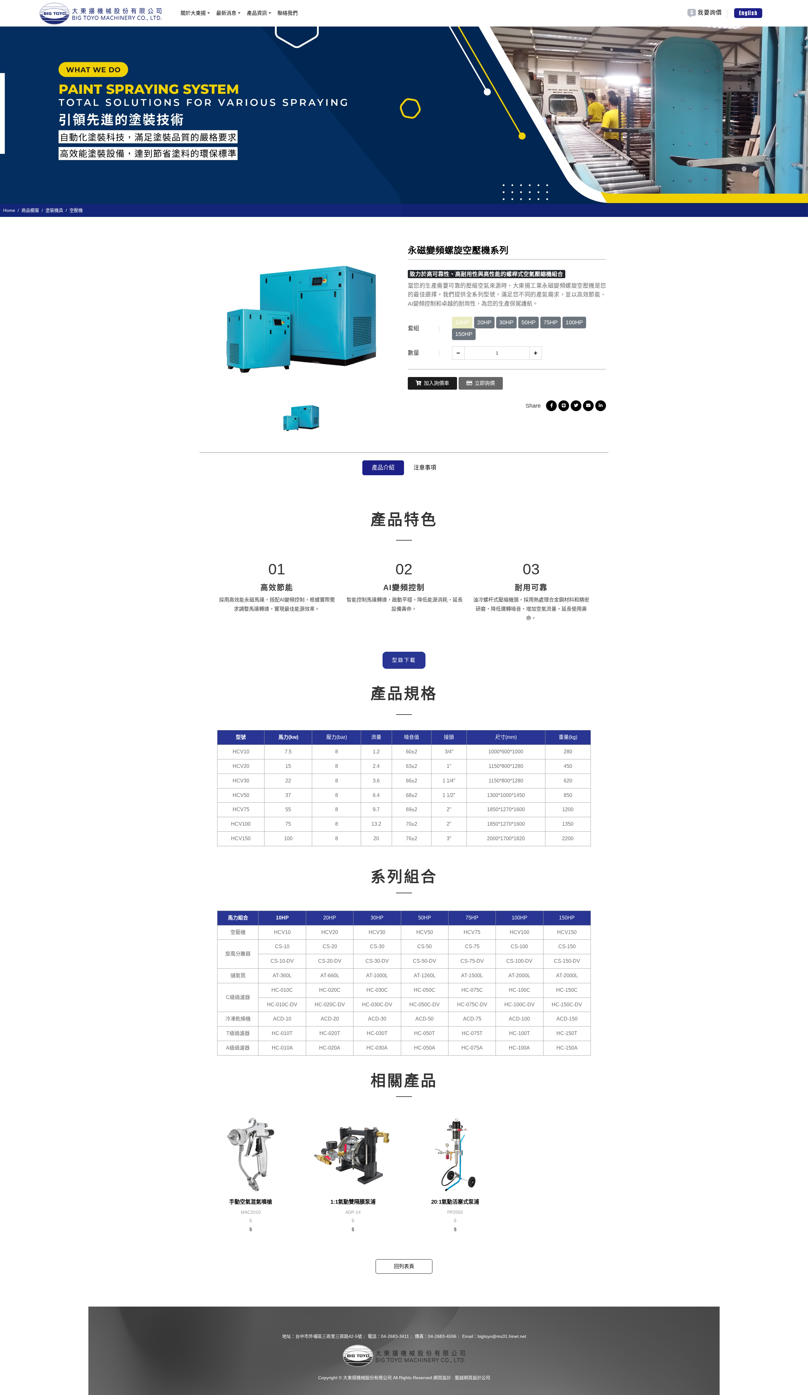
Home (9, 210)
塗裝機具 (54, 210)
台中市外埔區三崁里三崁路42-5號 (328, 1336)
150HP (463, 334)
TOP (798, 1206)
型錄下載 (404, 660)
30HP (506, 322)
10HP (462, 322)
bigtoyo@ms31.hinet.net (502, 1336)
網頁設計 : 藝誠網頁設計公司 (461, 1377)
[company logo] (404, 1355)
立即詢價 (485, 383)
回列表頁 (404, 1266)
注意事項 (424, 467)
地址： (288, 1336)
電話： (374, 1336)
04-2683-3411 (395, 1336)
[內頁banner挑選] (404, 120)
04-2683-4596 (442, 1336)
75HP (551, 322)
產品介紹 (383, 467)
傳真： (421, 1336)
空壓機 (76, 210)
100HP (574, 322)
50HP (528, 322)
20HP (484, 322)
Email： (470, 1336)
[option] (404, 120)
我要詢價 (710, 12)
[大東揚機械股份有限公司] (100, 14)
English (748, 13)
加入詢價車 (436, 383)
